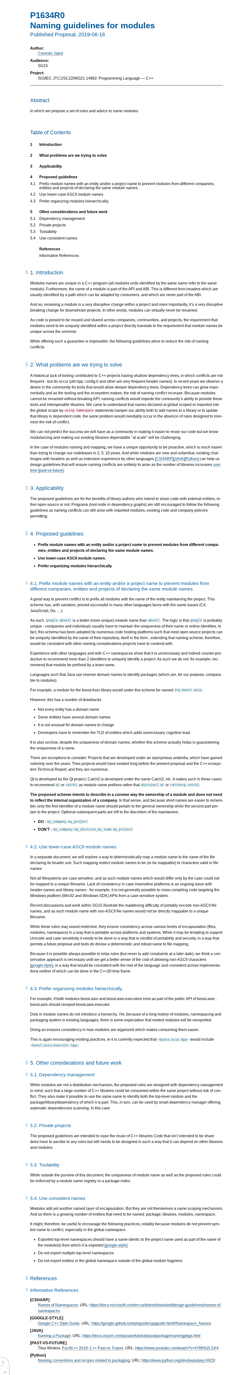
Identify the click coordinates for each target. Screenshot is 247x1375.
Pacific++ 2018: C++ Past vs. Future (92, 1348)
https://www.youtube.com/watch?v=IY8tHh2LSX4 (177, 1348)
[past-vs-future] (50, 470)
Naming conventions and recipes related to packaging (84, 1360)
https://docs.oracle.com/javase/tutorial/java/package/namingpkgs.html (141, 1336)
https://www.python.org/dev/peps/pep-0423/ (178, 1360)
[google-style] (41, 965)
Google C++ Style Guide (59, 1323)
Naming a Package (54, 1336)
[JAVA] (179, 459)
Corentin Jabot (50, 53)
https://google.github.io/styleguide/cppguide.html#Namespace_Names (151, 1323)
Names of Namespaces (58, 1305)
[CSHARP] (164, 459)
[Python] (192, 459)
